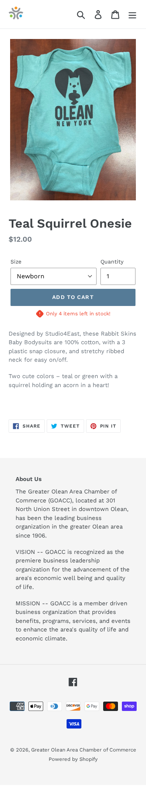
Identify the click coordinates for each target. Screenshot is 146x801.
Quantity (111, 261)
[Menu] (132, 14)
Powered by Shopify (73, 759)
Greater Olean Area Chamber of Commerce (83, 750)
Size (16, 261)
